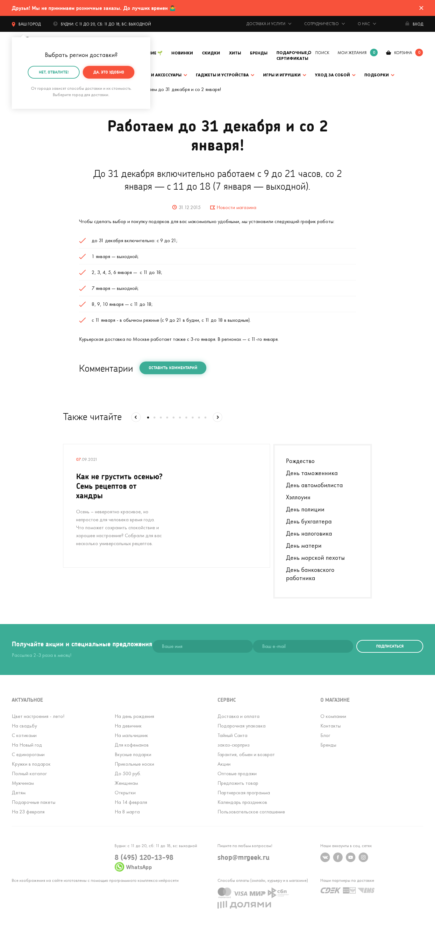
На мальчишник (131, 735)
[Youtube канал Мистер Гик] (350, 857)
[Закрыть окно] (421, 8)
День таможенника (312, 473)
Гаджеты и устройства (222, 75)
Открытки (125, 792)
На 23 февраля (28, 811)
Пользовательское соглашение (251, 811)
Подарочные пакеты (33, 802)
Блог (325, 735)
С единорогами (28, 754)
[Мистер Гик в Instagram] (363, 857)
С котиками (24, 735)
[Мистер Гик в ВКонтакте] (325, 857)
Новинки (182, 53)
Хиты (235, 53)
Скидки (211, 53)
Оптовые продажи (237, 773)
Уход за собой (332, 75)
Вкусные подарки (133, 754)
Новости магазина (236, 207)
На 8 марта (127, 811)
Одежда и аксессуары (156, 75)
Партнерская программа (244, 792)
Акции (224, 764)
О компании (333, 716)
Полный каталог (29, 773)
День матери (304, 545)
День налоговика (309, 533)
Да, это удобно (108, 72)
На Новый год (27, 744)
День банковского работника (310, 573)
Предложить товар (238, 783)
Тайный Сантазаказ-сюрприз (234, 740)
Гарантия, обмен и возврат (246, 754)
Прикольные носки (134, 764)
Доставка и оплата (239, 716)
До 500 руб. (128, 773)
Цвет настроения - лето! (38, 716)
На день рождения (134, 716)
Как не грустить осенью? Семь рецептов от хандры (119, 486)
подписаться (389, 646)
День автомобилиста (314, 485)
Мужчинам (23, 783)
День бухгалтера (309, 521)
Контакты (330, 725)
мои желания (352, 52)
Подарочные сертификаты (292, 55)
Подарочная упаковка (242, 725)
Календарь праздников (242, 802)
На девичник (128, 725)
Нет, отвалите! (54, 72)
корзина (403, 52)
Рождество (300, 461)
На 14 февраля (131, 802)
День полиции (305, 509)
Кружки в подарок (31, 764)
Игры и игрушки (282, 75)
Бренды (258, 53)
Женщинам (126, 783)
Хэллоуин (298, 497)
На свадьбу (24, 725)
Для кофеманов (132, 744)
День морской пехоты (315, 557)
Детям (18, 792)
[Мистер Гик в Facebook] (338, 857)
